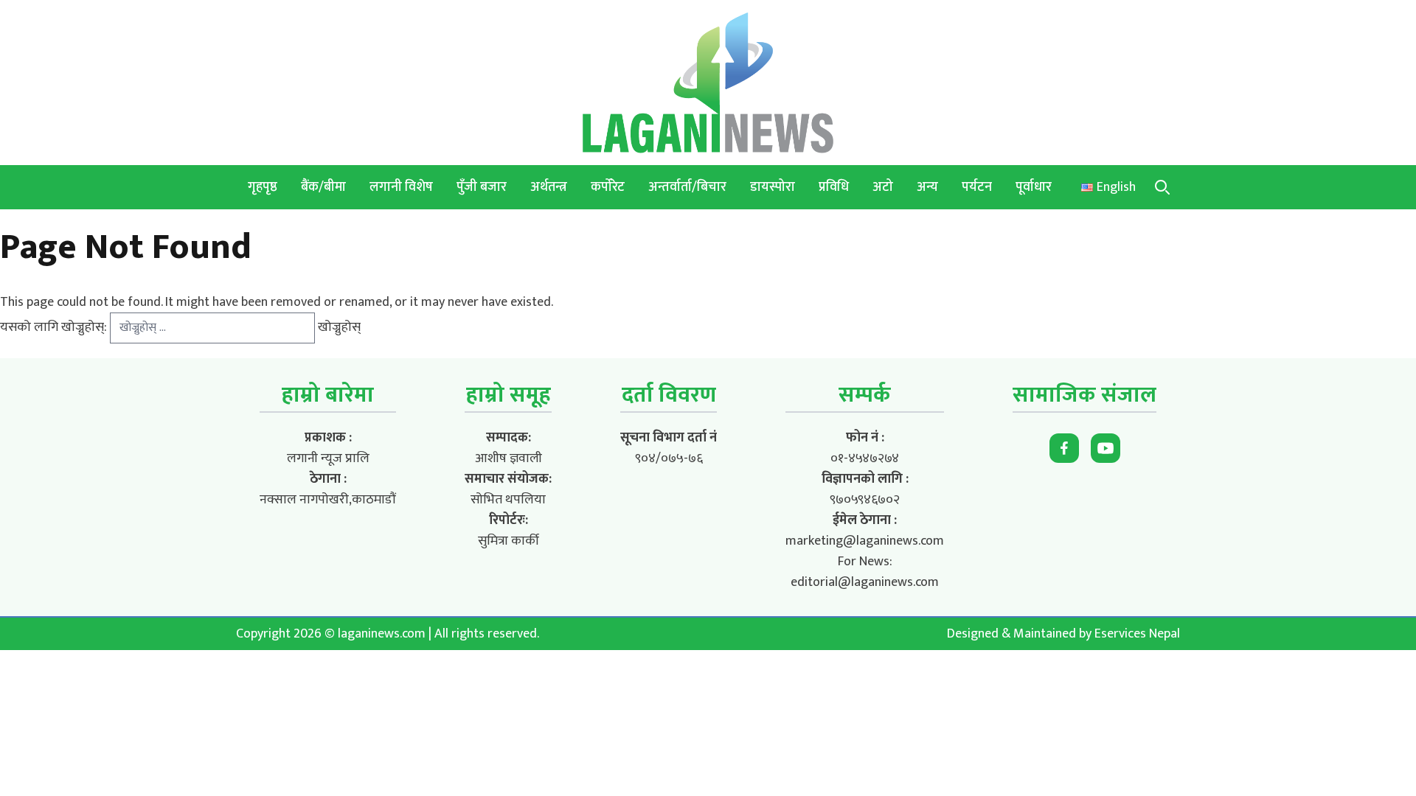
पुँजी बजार (482, 187)
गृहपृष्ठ (262, 187)
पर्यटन (977, 187)
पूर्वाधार (1034, 187)
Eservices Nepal (1137, 634)
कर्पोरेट (608, 187)
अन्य (927, 187)
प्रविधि (834, 187)
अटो (882, 187)
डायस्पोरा (772, 187)
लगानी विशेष (401, 187)
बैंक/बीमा (323, 187)
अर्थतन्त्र (548, 187)
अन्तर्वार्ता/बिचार (687, 187)
